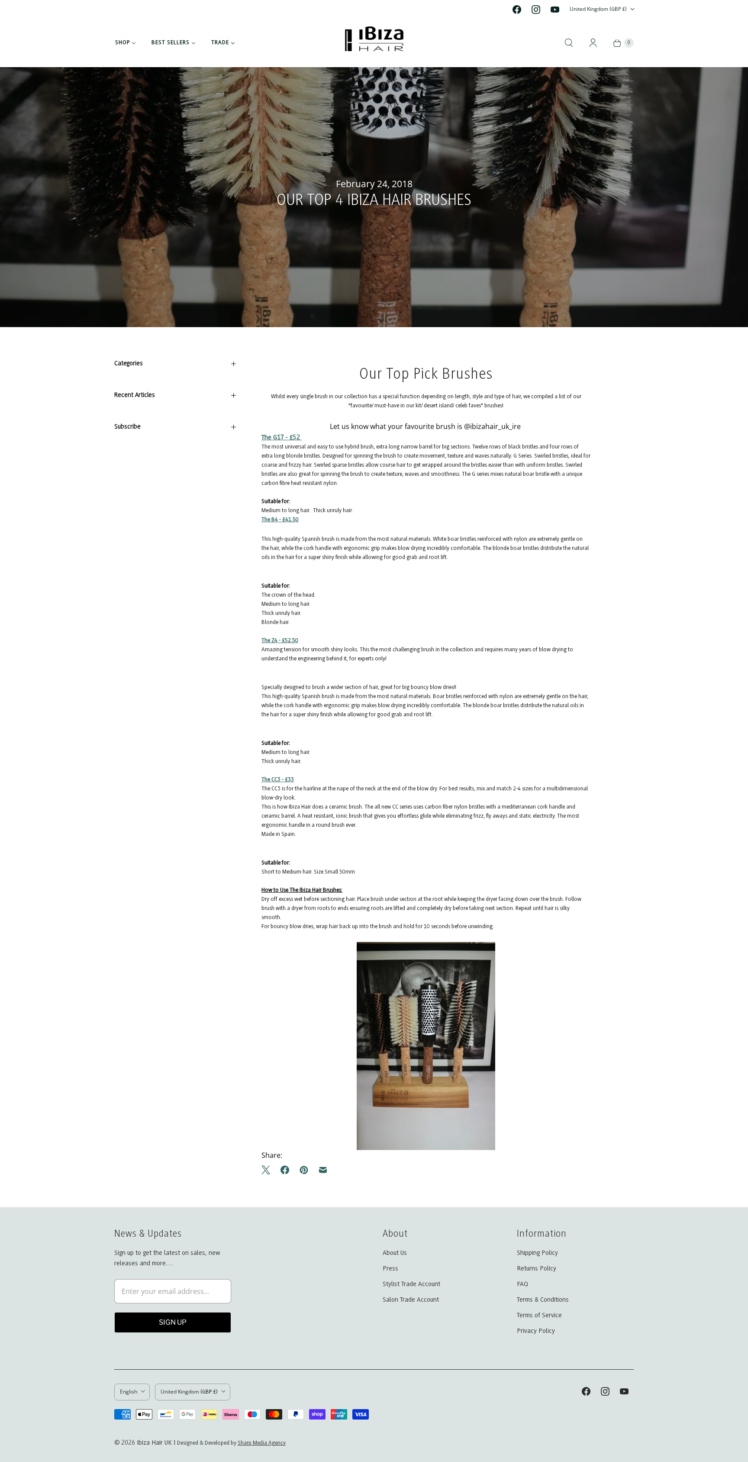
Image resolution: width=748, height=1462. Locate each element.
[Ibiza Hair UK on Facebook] (516, 9)
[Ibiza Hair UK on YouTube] (554, 9)
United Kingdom (598, 9)
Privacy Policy (536, 1331)
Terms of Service (539, 1315)
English (128, 1391)
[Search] (569, 42)
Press (390, 1268)
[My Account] (593, 42)
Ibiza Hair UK (154, 1442)
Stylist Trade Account (411, 1284)
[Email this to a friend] (322, 1169)
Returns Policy (536, 1268)
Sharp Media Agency (262, 1443)
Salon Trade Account (411, 1299)
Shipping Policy (537, 1253)
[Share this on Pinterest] (303, 1169)
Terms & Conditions (543, 1299)
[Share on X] (268, 1169)
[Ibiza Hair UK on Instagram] (535, 9)
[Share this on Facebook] (284, 1169)
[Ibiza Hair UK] (374, 43)
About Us (395, 1253)
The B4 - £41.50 (280, 520)
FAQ (522, 1284)
